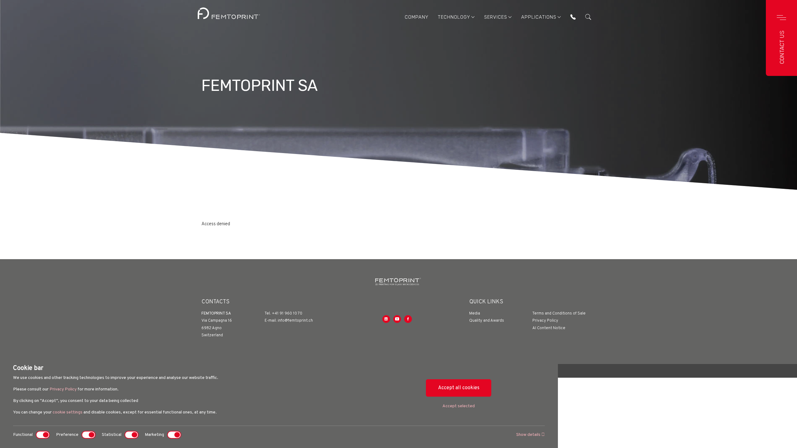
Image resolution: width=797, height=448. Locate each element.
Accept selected (458, 406)
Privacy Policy (63, 389)
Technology (454, 17)
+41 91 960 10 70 (287, 313)
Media (474, 313)
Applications (538, 17)
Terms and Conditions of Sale (559, 313)
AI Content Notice (548, 328)
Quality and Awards (486, 320)
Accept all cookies (458, 388)
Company (416, 17)
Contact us (782, 47)
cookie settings (68, 412)
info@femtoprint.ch (295, 320)
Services (495, 17)
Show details (528, 434)
